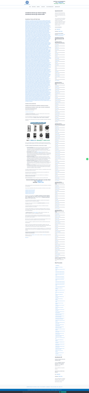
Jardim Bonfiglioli (58, 231)
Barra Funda (57, 218)
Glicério (57, 62)
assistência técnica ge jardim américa (35, 43)
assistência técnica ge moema (39, 57)
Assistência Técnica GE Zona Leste (29, 191)
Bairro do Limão (58, 216)
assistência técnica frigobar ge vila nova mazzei (60, 290)
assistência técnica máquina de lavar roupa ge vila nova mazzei (59, 327)
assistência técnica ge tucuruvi (38, 72)
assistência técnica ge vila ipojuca (42, 82)
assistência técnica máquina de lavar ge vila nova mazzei (60, 323)
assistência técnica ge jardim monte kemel (41, 51)
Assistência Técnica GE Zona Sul (29, 193)
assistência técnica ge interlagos (36, 40)
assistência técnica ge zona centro (35, 99)
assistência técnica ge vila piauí (29, 92)
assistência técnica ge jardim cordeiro (33, 45)
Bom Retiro (57, 49)
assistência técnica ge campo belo (38, 27)
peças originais (36, 212)
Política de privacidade (54, 386)
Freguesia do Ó (58, 92)
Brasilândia (57, 86)
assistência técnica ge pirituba (31, 65)
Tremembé (57, 108)
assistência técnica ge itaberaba (29, 41)
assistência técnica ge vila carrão (32, 76)
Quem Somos (35, 386)
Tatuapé (57, 199)
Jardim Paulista (58, 155)
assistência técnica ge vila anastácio (33, 74)
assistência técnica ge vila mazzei (29, 87)
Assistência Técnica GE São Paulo (32, 19)
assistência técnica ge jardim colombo (37, 44)
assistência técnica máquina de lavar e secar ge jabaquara (59, 312)
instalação (33, 234)
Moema (57, 164)
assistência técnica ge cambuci (29, 27)
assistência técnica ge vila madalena (42, 84)
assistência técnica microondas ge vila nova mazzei (59, 310)
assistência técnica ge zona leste (44, 99)
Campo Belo (57, 133)
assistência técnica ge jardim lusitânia (35, 50)
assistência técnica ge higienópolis (31, 39)
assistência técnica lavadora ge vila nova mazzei (60, 301)
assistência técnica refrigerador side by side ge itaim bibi (59, 344)
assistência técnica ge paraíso (42, 60)
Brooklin (57, 131)
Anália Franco (57, 188)
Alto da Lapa (57, 220)
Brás (56, 51)
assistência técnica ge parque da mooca (32, 61)
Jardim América (58, 151)
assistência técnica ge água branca (33, 21)
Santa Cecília (57, 73)
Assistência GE (27, 20)
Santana (57, 106)
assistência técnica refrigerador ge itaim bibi (60, 338)
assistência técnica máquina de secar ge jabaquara (60, 329)
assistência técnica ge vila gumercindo (44, 81)
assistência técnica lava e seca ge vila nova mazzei (59, 305)
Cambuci (57, 53)
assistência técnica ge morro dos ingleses (30, 58)
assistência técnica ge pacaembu (35, 59)
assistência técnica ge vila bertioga (38, 75)
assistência (43, 20)
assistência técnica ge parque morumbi (38, 63)
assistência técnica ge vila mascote (43, 86)
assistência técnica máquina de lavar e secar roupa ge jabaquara (59, 316)
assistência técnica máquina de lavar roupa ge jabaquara (59, 325)
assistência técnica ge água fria (43, 21)
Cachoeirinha (57, 88)
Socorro (57, 175)
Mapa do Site (60, 386)
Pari (56, 69)
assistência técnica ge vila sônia (46, 97)
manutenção (44, 234)
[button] (53, 6)
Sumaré (57, 251)
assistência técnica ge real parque (29, 67)
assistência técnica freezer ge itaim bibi (59, 281)
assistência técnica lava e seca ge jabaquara (59, 303)
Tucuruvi (57, 110)
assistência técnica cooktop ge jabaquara (58, 267)
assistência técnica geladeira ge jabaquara (59, 294)
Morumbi (57, 166)
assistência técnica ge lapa (42, 55)
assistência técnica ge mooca (47, 57)
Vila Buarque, (57, 80)
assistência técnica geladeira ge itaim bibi (59, 292)
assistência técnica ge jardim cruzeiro (43, 45)
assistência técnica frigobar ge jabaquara (58, 288)
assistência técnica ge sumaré (33, 70)
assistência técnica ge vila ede (40, 78)
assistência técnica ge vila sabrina (33, 95)
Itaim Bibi (57, 146)
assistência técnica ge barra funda (29, 24)
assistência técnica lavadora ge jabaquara (59, 299)
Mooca (57, 194)
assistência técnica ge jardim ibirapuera (30, 49)
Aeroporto (57, 126)
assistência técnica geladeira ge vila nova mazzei (59, 297)
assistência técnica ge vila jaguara (37, 83)
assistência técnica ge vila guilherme (34, 81)
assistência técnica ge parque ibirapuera (42, 62)
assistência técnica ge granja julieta (37, 38)
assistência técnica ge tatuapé (47, 71)
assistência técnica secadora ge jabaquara (59, 351)
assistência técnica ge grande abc (42, 37)
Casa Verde (57, 90)
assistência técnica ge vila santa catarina (43, 95)
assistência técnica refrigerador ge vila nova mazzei (59, 342)
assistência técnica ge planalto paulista (41, 65)
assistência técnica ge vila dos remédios (30, 78)
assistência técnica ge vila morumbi (43, 88)
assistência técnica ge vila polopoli (40, 93)
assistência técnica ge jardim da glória (30, 46)
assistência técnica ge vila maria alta (36, 85)
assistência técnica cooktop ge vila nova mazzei (60, 269)
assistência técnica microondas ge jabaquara (59, 307)
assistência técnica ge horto (40, 39)
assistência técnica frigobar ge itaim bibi (60, 286)
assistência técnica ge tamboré (39, 71)
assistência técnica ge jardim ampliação (45, 43)
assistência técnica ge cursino (39, 36)
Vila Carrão (57, 201)
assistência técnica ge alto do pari (34, 23)
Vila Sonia (57, 256)
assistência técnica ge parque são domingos (37, 64)
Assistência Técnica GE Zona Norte (30, 192)
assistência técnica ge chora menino (32, 34)
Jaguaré (57, 227)
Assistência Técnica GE (30, 386)
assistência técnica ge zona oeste (38, 100)
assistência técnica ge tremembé (29, 72)
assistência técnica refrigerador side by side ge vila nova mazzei (59, 348)
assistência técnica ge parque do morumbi (43, 61)
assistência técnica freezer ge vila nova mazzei (59, 284)
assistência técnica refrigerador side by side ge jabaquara (59, 346)
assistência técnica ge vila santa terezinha (30, 96)
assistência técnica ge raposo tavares (46, 66)
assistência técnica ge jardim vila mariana (38, 54)
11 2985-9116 (60, 2)
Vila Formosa (57, 203)
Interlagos (57, 142)
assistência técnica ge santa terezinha (43, 68)
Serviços (38, 386)
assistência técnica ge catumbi (42, 30)
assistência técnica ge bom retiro (40, 25)
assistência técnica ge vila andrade (43, 74)
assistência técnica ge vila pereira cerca (44, 91)
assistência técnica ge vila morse (34, 88)
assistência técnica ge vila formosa (44, 79)
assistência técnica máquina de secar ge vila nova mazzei (60, 331)
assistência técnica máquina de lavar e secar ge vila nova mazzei (59, 314)
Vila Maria (57, 117)
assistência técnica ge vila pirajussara (39, 92)
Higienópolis (57, 60)
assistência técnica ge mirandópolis (30, 57)
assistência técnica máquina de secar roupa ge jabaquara (59, 333)
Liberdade (57, 64)
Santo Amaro (57, 171)
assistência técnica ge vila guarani (40, 80)
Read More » (27, 237)
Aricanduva (57, 190)
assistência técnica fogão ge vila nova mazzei (59, 274)
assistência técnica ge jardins (34, 55)
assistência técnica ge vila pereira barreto (33, 91)
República (57, 71)
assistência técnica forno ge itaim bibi (59, 276)
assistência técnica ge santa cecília (33, 68)
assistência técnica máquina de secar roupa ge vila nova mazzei (59, 335)
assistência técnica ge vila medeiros (39, 87)
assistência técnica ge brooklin (42, 26)
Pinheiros (57, 240)
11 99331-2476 (62, 3)
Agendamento (48, 386)
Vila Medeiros (57, 119)
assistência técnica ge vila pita (32, 93)
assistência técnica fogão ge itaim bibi (59, 271)
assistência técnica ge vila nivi (29, 89)
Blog (57, 386)
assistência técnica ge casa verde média (32, 30)
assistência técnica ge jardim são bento (42, 53)
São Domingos (58, 249)
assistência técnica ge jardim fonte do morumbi (31, 48)
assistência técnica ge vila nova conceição (39, 89)
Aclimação (57, 44)
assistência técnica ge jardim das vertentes (39, 47)
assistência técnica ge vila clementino (42, 76)
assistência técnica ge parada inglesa (33, 60)
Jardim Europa (58, 153)
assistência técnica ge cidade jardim (42, 34)
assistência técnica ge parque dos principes (31, 62)
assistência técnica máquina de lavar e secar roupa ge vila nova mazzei (59, 318)
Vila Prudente (57, 208)
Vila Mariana (57, 180)
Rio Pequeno (57, 247)
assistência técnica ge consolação (29, 36)
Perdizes (57, 236)
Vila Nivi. (57, 121)
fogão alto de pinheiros (29, 101)
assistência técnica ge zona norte (29, 100)
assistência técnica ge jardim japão (40, 49)
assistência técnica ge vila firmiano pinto (34, 79)
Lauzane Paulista (58, 101)
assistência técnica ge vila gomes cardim (30, 80)
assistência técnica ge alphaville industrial (45, 22)
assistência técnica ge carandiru (42, 28)
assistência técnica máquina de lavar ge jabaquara (60, 320)
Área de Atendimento (43, 386)
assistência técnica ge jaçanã (32, 42)
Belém (56, 192)
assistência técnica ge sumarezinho (42, 70)
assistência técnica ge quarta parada (36, 66)
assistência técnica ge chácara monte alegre (33, 33)
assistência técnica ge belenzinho (31, 25)
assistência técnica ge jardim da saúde (41, 46)
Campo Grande (58, 135)
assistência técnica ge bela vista (39, 24)
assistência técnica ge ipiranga (45, 40)
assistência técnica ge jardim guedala (43, 48)
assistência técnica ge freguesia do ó (33, 37)
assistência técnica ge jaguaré (40, 42)
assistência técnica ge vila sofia (37, 97)
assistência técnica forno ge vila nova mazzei (59, 279)
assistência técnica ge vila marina (34, 86)
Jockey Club (57, 162)
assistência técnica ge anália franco (44, 23)
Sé (56, 78)
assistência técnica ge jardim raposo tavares (31, 53)
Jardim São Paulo (58, 99)
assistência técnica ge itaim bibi (38, 41)
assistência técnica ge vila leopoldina (32, 84)
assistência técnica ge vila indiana (32, 82)
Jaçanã (57, 97)
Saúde (57, 173)
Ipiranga (57, 144)
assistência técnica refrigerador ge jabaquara (59, 340)
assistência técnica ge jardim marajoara (30, 51)
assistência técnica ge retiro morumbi (39, 67)
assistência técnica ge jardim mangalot (45, 50)
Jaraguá (57, 229)
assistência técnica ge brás (34, 26)
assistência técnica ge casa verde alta (36, 29)
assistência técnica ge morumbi (41, 58)
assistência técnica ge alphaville (35, 22)
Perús (56, 238)
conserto (36, 234)
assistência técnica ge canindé (34, 28)
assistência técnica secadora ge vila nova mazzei (59, 353)
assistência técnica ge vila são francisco (42, 96)
